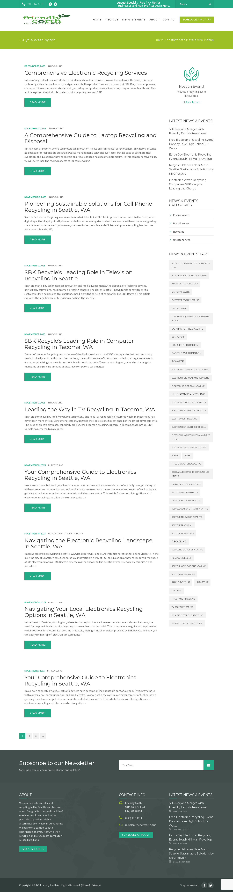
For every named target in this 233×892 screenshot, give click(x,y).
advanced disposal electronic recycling (191, 265)
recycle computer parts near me (190, 509)
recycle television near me (187, 517)
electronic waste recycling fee (189, 447)
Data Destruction (185, 345)
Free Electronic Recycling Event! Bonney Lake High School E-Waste (191, 144)
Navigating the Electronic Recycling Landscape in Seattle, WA (88, 543)
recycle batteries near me (186, 500)
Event (175, 455)
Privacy (95, 885)
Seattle (202, 582)
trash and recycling (183, 599)
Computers (178, 337)
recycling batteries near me (187, 550)
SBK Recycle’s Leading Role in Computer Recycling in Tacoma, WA (79, 344)
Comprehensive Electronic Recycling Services (85, 73)
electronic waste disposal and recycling (191, 437)
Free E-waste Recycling (186, 463)
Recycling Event (181, 558)
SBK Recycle (181, 582)
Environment (181, 215)
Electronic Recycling (188, 394)
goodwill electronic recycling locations (190, 474)
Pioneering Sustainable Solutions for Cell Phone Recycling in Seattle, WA (88, 207)
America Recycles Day (185, 284)
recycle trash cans (183, 533)
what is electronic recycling (187, 615)
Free (187, 455)
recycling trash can (183, 574)
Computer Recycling (187, 328)
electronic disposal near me (188, 386)
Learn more (191, 102)
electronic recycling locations (189, 402)
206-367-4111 (35, 4)
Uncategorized (73, 533)
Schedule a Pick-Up (197, 19)
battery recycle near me (185, 300)
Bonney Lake (179, 308)
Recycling (56, 66)
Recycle (111, 19)
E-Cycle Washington (187, 353)
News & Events (133, 19)
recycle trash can (182, 525)
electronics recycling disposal (189, 427)
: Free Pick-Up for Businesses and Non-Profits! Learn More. (143, 4)
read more (38, 102)
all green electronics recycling (189, 275)
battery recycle (181, 292)
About (154, 19)
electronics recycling (184, 419)
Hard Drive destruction (186, 484)
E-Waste (178, 361)
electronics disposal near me (189, 410)
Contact (169, 19)
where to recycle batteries (187, 623)
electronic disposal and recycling (190, 378)
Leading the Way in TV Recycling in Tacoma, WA (89, 409)
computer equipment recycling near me (190, 318)
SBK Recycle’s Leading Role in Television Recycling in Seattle (78, 275)
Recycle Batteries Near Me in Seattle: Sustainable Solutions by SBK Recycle (191, 169)
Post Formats (181, 223)
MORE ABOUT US (33, 849)
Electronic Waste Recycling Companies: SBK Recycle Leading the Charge (187, 184)
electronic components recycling (190, 369)
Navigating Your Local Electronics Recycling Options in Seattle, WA (83, 612)
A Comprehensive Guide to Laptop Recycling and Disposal (90, 138)
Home (97, 19)
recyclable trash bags (185, 492)
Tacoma (176, 590)
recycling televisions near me (189, 566)
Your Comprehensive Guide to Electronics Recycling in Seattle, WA (80, 475)
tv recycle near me (182, 607)
